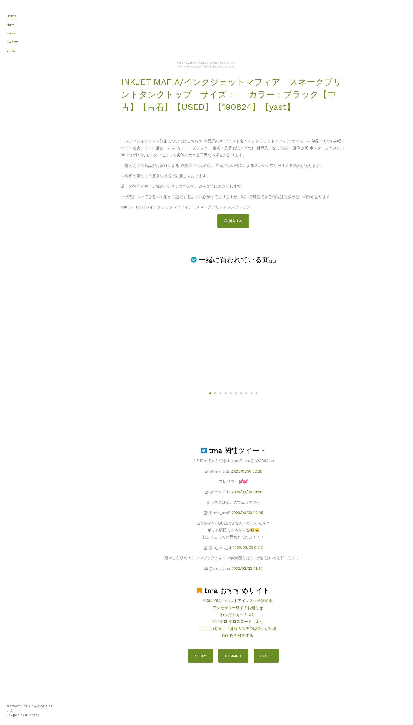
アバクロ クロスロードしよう (238, 621)
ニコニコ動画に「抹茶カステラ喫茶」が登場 (237, 628)
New (10, 25)
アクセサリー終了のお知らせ (238, 607)
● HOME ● (233, 655)
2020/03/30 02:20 (246, 471)
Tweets (12, 42)
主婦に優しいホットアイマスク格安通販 (238, 600)
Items (11, 33)
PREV (201, 655)
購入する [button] (235, 221)
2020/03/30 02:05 (247, 512)
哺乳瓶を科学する (237, 635)
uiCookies (32, 715)
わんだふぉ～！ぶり (237, 614)
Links (10, 50)
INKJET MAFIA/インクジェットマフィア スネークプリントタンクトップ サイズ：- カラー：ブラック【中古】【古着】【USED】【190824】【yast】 (231, 94)
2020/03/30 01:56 (246, 491)
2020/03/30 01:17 (247, 547)
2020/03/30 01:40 (247, 568)
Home (11, 16)
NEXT (265, 655)
